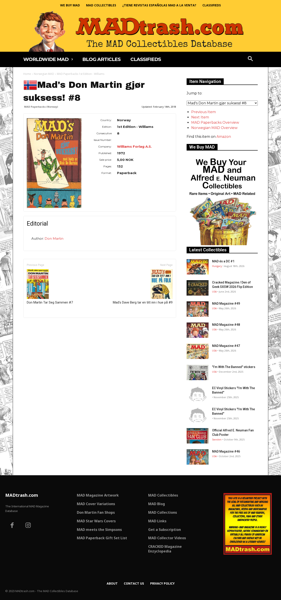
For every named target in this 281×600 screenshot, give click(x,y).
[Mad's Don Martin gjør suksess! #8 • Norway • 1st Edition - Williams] (54, 163)
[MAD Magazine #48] (198, 330)
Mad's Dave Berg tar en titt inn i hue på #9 (143, 302)
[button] (250, 59)
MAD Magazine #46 (226, 451)
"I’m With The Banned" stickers (233, 367)
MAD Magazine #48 (226, 324)
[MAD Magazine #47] (198, 351)
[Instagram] (28, 526)
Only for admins (38, 325)
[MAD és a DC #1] (198, 266)
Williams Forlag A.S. (134, 146)
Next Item (200, 117)
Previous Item (203, 112)
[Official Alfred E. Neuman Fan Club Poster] (198, 436)
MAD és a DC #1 (223, 261)
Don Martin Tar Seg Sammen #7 (50, 302)
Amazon (223, 136)
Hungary (217, 266)
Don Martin (54, 238)
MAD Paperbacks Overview (215, 122)
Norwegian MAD (44, 74)
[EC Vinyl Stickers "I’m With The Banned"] (198, 393)
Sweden (217, 439)
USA (214, 291)
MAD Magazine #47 (226, 346)
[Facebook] (12, 526)
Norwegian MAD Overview (214, 128)
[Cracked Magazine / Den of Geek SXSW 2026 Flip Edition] (198, 288)
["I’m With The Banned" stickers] (198, 372)
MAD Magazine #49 (226, 303)
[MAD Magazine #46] (198, 457)
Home (27, 74)
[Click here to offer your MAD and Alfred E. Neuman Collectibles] (222, 244)
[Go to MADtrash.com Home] (140, 31)
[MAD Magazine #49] (198, 309)
